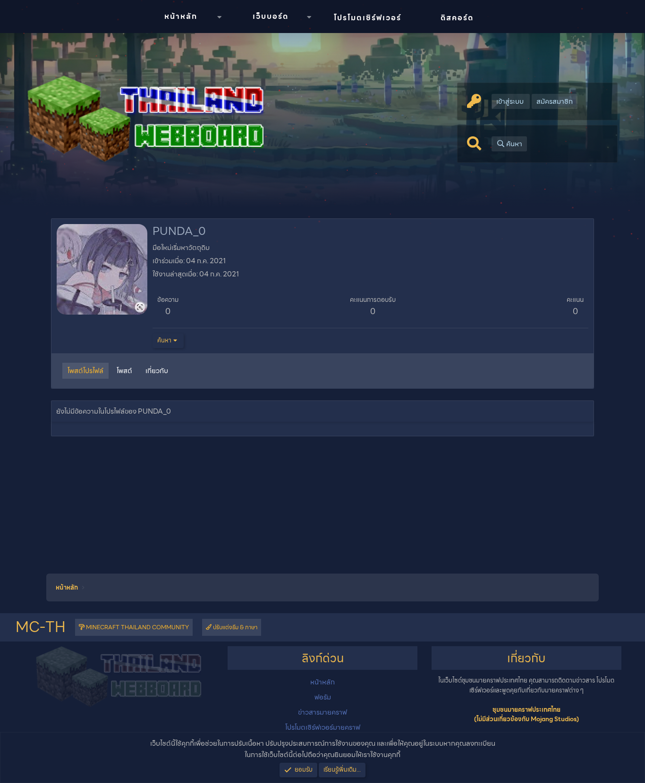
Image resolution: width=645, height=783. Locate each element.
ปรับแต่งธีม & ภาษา (234, 627)
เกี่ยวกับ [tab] (156, 370)
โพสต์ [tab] (124, 370)
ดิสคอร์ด (457, 18)
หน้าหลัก (180, 16)
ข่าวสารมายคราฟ (322, 712)
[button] (219, 17)
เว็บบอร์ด (271, 16)
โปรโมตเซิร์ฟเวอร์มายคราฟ (322, 727)
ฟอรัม (322, 697)
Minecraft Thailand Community (137, 627)
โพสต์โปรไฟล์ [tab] (85, 370)
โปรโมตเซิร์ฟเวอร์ (367, 18)
